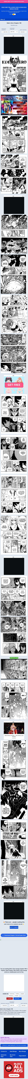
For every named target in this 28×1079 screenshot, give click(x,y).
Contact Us (4, 1051)
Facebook (12, 993)
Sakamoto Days (3, 1055)
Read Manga (13, 1051)
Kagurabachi (22, 1055)
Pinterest (11, 995)
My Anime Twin (12, 1055)
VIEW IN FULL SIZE (14, 657)
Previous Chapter (4, 29)
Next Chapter (23, 29)
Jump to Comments (14, 927)
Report (10, 998)
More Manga (22, 1051)
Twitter (17, 993)
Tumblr (16, 995)
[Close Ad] (23, 36)
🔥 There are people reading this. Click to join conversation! (14, 1045)
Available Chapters (12, 29)
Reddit (22, 993)
